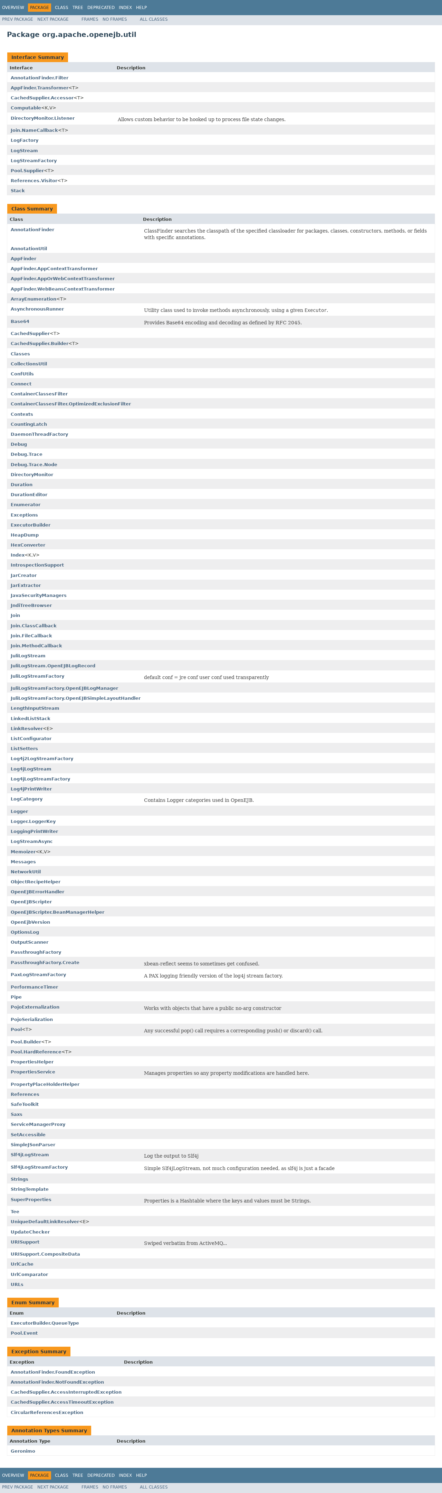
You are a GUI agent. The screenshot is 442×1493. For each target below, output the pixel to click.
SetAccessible (28, 1134)
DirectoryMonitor (32, 474)
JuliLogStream (28, 655)
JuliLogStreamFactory (37, 676)
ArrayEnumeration (33, 299)
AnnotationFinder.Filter (39, 77)
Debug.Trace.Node (34, 464)
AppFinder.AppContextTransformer (54, 268)
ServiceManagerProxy (38, 1124)
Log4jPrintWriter (31, 789)
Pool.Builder (26, 1041)
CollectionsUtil (29, 363)
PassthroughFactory (36, 952)
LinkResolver (27, 728)
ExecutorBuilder (30, 525)
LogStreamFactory (34, 160)
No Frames (115, 19)
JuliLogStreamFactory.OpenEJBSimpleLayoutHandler (76, 698)
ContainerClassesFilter (39, 393)
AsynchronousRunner (37, 309)
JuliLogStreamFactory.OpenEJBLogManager (64, 688)
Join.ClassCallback (34, 625)
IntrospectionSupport (37, 565)
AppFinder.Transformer (39, 87)
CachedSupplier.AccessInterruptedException (66, 1392)
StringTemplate (30, 1189)
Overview (13, 7)
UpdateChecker (30, 1232)
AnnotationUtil (29, 248)
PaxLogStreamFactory (38, 974)
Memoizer (23, 851)
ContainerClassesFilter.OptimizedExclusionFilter (71, 403)
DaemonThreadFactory (39, 434)
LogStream (24, 150)
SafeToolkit (25, 1104)
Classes (20, 353)
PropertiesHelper (32, 1061)
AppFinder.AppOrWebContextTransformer (63, 278)
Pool (16, 1029)
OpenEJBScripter (31, 901)
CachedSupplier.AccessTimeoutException (62, 1402)
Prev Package (17, 19)
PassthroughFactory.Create (45, 962)
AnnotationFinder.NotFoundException (57, 1382)
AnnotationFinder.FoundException (53, 1372)
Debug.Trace (26, 454)
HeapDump (25, 535)
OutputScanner (29, 942)
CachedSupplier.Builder (39, 343)
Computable (26, 107)
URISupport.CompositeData (45, 1254)
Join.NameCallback (34, 130)
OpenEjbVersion (30, 922)
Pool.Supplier (27, 170)
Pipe (16, 997)
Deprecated (101, 7)
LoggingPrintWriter (34, 831)
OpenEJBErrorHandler (37, 891)
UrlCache (22, 1264)
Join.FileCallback (31, 635)
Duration (21, 484)
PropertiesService (33, 1071)
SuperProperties (31, 1199)
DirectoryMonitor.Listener (43, 118)
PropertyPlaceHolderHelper (45, 1084)
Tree (78, 7)
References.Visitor (34, 180)
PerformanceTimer (34, 987)
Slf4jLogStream (30, 1154)
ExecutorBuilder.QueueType (45, 1323)
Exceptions (24, 515)
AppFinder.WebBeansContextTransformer (63, 289)
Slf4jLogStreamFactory (39, 1167)
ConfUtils (22, 373)
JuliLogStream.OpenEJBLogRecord (53, 665)
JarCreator (24, 575)
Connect (21, 383)
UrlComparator (29, 1274)
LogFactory (24, 140)
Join (15, 615)
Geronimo (23, 1451)
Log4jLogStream (31, 769)
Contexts (22, 414)
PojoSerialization (32, 1019)
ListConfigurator (31, 738)
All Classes (154, 19)
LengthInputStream (35, 708)
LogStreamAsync (32, 841)
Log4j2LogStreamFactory (42, 758)
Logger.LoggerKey (33, 821)
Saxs (16, 1114)
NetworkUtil (26, 871)
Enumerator (25, 504)
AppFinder (23, 258)
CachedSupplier (30, 333)
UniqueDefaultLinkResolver (45, 1221)
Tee (15, 1211)
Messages (23, 861)
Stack (18, 190)
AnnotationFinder (32, 229)
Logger (19, 811)
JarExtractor (26, 585)
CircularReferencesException (47, 1412)
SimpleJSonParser (33, 1144)
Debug (19, 444)
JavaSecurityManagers (39, 595)
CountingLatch (29, 424)
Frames (89, 19)
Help (141, 7)
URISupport (25, 1242)
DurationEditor (29, 494)
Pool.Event (24, 1333)
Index (125, 7)
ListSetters (24, 748)
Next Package (53, 19)
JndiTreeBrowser (31, 605)
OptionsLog (25, 932)
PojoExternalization (35, 1007)
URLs (17, 1284)
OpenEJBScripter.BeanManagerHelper (57, 912)
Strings (19, 1179)
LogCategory (26, 799)
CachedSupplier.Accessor (42, 97)
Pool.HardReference (36, 1051)
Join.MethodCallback (36, 645)
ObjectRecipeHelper (35, 881)
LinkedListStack (30, 718)
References (25, 1094)
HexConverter (28, 545)
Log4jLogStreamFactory (40, 779)
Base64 (20, 321)
